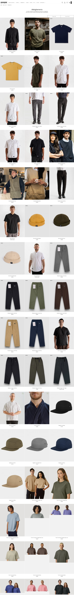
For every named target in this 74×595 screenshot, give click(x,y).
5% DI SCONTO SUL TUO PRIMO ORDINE (37, 0)
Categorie (53, 16)
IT (72, 2)
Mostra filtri (66, 16)
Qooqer (4, 2)
